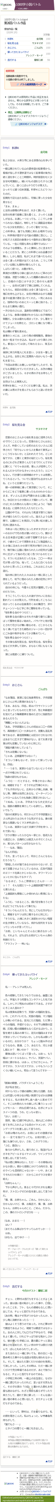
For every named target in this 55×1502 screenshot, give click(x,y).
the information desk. (42, 1494)
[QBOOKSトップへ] (9, 1483)
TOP (49, 411)
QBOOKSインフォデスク (31, 124)
